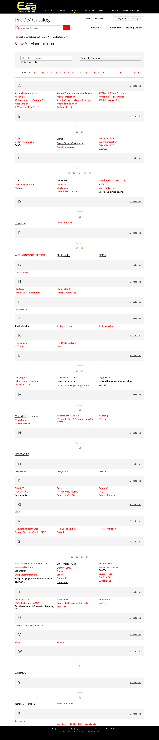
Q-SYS (18, 512)
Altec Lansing (21, 103)
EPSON (102, 255)
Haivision (19, 289)
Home (18, 36)
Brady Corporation (108, 141)
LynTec (102, 384)
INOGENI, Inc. (22, 309)
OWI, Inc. (103, 471)
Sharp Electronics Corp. (26, 574)
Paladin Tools (21, 488)
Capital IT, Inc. (96, 731)
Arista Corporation (66, 96)
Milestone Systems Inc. (68, 415)
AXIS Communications (109, 100)
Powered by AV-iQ (90, 724)
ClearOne (61, 184)
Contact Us (113, 11)
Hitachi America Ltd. (67, 292)
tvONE (102, 602)
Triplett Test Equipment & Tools (72, 602)
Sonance (61, 571)
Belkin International (24, 141)
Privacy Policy (75, 723)
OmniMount (21, 471)
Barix (17, 138)
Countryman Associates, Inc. (112, 180)
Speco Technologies (108, 566)
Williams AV (20, 672)
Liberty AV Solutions (67, 381)
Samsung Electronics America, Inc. (31, 563)
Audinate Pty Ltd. (65, 107)
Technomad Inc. (22, 599)
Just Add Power (64, 326)
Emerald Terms (62, 724)
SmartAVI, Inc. (64, 567)
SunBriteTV (104, 577)
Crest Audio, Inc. (107, 187)
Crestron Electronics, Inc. (111, 191)
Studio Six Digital (107, 573)
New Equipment (134, 27)
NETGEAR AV (22, 454)
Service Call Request (132, 11)
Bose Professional (65, 147)
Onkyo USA (62, 471)
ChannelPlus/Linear (24, 184)
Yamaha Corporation (25, 703)
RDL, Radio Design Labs (26, 528)
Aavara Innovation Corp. (26, 93)
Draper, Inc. (20, 223)
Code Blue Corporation (68, 191)
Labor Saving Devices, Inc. (27, 381)
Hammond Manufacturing (27, 292)
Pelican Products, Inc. (67, 491)
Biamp (60, 138)
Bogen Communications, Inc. (70, 143)
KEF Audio (20, 346)
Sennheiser (20, 570)
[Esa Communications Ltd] (27, 11)
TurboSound (105, 599)
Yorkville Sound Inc (66, 703)
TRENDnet (62, 599)
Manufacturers (113, 27)
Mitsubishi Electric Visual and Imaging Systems (75, 420)
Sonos (60, 574)
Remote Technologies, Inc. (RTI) (30, 532)
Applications (89, 11)
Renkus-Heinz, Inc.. (66, 528)
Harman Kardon (64, 289)
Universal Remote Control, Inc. (29, 625)
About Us (49, 11)
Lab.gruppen (21, 377)
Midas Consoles (22, 423)
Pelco (59, 488)
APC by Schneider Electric (27, 107)
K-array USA (21, 342)
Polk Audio (104, 488)
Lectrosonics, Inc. (23, 384)
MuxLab (103, 419)
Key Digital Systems (66, 342)
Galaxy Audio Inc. (23, 272)
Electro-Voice (63, 255)
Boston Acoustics (107, 138)
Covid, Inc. (104, 183)
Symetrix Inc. (105, 580)
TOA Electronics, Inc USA (27, 602)
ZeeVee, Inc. (21, 721)
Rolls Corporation (107, 528)
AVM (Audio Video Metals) (112, 96)
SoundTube (62, 582)
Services (61, 11)
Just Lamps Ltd (106, 326)
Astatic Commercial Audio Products (74, 100)
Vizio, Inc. (61, 642)
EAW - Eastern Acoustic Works (30, 254)
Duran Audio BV (65, 222)
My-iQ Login (123, 18)
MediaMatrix (21, 420)
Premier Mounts (107, 495)
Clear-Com (62, 180)
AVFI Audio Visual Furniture (112, 93)
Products (74, 11)
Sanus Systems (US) (24, 566)
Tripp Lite (61, 606)
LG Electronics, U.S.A (67, 377)
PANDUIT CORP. (23, 491)
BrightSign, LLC (106, 145)
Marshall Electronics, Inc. (27, 416)
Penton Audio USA (66, 495)
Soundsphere (63, 578)
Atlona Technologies (67, 103)
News (101, 11)
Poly (101, 491)
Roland (60, 532)
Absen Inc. (20, 96)
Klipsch (60, 346)
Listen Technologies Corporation (73, 385)
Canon (18, 180)
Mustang (103, 415)
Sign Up (138, 18)
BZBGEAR (104, 148)
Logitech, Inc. (105, 377)
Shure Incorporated (66, 563)
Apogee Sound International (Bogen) (74, 93)
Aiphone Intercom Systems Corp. (31, 100)
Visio (17, 642)
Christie (19, 188)
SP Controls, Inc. (107, 563)
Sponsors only (30, 62)
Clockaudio (62, 187)
